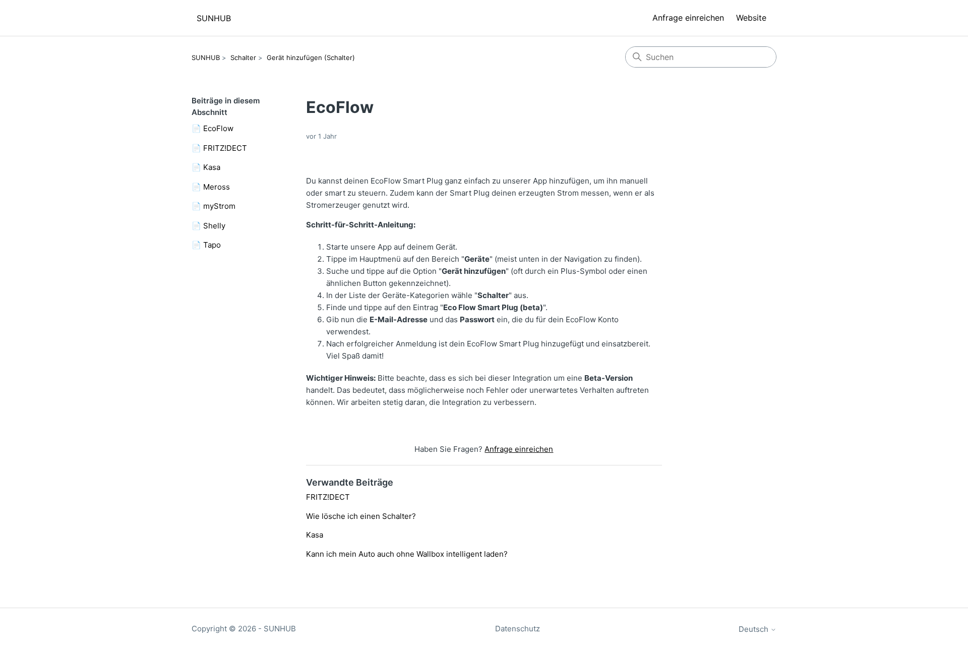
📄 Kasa (206, 167)
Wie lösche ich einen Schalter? (361, 516)
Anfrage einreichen (688, 18)
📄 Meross (211, 187)
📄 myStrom (213, 206)
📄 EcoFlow (212, 128)
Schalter (243, 57)
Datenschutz (517, 628)
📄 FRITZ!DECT (219, 148)
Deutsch (754, 629)
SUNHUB (206, 57)
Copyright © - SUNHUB (244, 628)
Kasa (314, 535)
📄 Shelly (208, 225)
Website (751, 18)
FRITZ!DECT (328, 497)
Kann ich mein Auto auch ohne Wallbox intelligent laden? (407, 554)
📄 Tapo (206, 245)
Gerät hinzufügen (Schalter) (311, 57)
